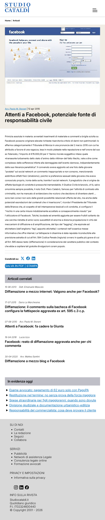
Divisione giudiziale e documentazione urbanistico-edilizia (49, 405)
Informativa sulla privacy (29, 477)
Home (8, 20)
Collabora (20, 440)
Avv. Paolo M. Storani (15, 108)
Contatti (19, 429)
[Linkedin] (33, 258)
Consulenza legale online (30, 460)
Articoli (16, 20)
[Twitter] (22, 258)
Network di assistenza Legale (33, 457)
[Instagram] (16, 487)
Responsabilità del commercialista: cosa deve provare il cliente (52, 410)
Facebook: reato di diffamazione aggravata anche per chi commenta (48, 344)
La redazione (22, 433)
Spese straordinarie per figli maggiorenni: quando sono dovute (52, 400)
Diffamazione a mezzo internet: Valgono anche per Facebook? (52, 292)
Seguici (19, 436)
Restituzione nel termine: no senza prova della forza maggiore (52, 395)
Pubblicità (20, 453)
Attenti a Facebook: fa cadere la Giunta (34, 326)
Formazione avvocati (27, 464)
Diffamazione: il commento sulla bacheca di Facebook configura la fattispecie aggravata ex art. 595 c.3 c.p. (46, 309)
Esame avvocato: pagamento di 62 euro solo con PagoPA (49, 390)
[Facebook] (28, 258)
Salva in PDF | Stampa (21, 266)
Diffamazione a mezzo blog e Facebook (35, 361)
